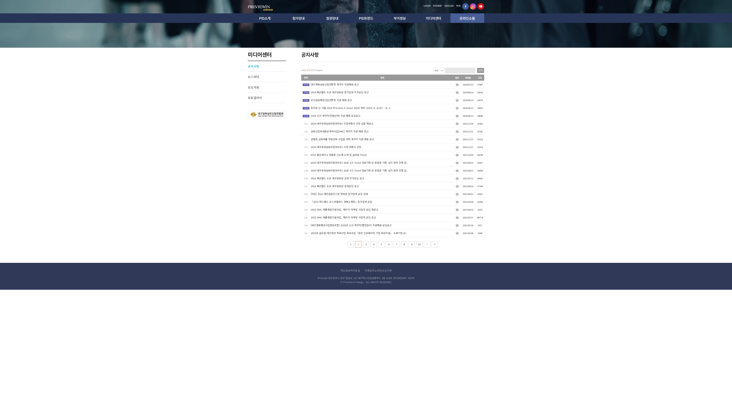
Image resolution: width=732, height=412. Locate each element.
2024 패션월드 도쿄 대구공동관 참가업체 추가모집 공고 (340, 92)
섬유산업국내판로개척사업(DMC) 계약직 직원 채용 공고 (339, 131)
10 (419, 244)
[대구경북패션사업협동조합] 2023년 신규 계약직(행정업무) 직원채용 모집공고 (351, 225)
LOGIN (427, 5)
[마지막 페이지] (434, 244)
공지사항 (253, 66)
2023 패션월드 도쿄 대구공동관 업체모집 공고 (335, 186)
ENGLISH (449, 5)
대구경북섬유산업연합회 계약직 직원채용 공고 (335, 84)
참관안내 (332, 18)
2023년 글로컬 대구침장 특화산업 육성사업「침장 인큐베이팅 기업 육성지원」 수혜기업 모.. (359, 233)
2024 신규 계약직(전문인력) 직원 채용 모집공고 (335, 115)
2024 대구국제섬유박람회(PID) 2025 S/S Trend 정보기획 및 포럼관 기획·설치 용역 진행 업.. (359, 162)
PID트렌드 (366, 18)
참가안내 (298, 18)
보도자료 (253, 87)
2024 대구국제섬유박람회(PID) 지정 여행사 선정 (336, 147)
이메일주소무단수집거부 (378, 270)
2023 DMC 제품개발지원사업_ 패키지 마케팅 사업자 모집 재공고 (344, 209)
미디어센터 (433, 18)
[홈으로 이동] (260, 6)
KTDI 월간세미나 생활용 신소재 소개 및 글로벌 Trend (339, 155)
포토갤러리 (255, 97)
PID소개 (264, 18)
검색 (480, 70)
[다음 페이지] (427, 244)
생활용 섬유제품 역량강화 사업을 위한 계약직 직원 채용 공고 (342, 139)
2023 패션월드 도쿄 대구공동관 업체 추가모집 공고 (337, 178)
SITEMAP (437, 5)
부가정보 (400, 18)
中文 (458, 5)
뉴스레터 (253, 76)
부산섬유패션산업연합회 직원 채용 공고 (331, 100)
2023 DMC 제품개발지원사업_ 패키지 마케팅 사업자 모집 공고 (343, 217)
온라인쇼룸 (467, 18)
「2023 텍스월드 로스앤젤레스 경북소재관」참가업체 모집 (341, 202)
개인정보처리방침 (350, 270)
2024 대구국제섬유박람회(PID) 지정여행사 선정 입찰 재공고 (342, 123)
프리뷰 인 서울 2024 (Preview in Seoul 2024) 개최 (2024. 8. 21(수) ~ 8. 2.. (351, 108)
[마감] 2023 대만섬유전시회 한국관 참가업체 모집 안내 (339, 194)
